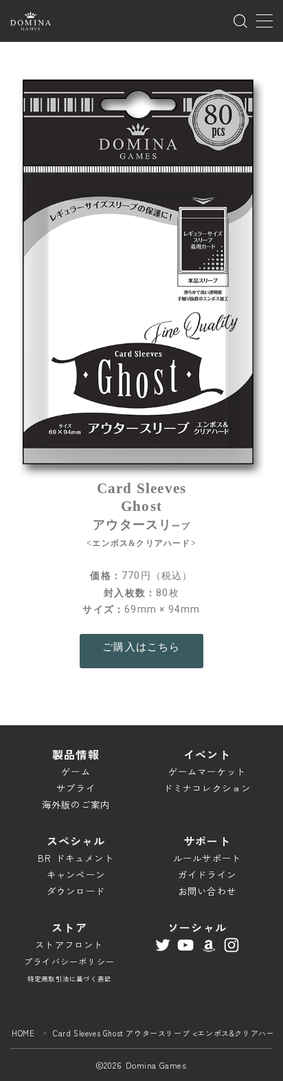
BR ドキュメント (76, 858)
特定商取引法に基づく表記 (69, 978)
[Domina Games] (30, 21)
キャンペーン (76, 874)
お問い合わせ (207, 891)
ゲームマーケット (207, 771)
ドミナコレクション (207, 788)
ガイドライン (207, 874)
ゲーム (76, 771)
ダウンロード (76, 891)
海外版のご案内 (76, 804)
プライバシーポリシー (69, 961)
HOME (23, 1032)
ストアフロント (69, 944)
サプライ (75, 788)
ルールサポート (207, 858)
